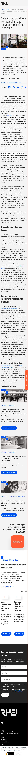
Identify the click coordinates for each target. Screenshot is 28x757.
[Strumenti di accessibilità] (6, 754)
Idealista (9, 115)
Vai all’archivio (6, 587)
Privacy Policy (18, 691)
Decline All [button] (18, 754)
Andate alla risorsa (9, 428)
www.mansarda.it (6, 365)
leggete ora (6, 634)
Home (2, 9)
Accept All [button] (10, 754)
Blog (7, 9)
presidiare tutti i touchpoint (9, 308)
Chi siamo (3, 740)
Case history (5, 742)
